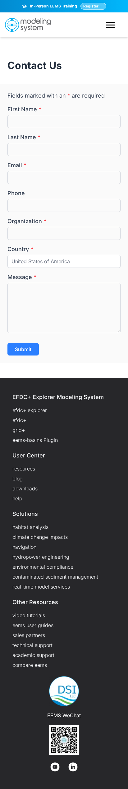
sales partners (28, 635)
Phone (16, 193)
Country (20, 249)
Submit (23, 349)
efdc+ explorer (29, 410)
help (17, 498)
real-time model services (41, 587)
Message (21, 277)
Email (16, 165)
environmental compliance (42, 567)
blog (17, 478)
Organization (26, 221)
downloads (25, 488)
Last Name (23, 137)
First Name (24, 109)
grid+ (18, 430)
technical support (32, 645)
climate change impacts (40, 537)
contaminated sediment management (55, 577)
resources (23, 469)
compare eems (29, 665)
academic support (33, 655)
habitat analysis (30, 527)
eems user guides (32, 625)
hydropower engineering (40, 557)
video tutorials (28, 615)
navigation (24, 547)
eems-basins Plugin (35, 440)
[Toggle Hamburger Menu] (110, 24)
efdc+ (19, 420)
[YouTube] (55, 767)
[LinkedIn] (73, 767)
